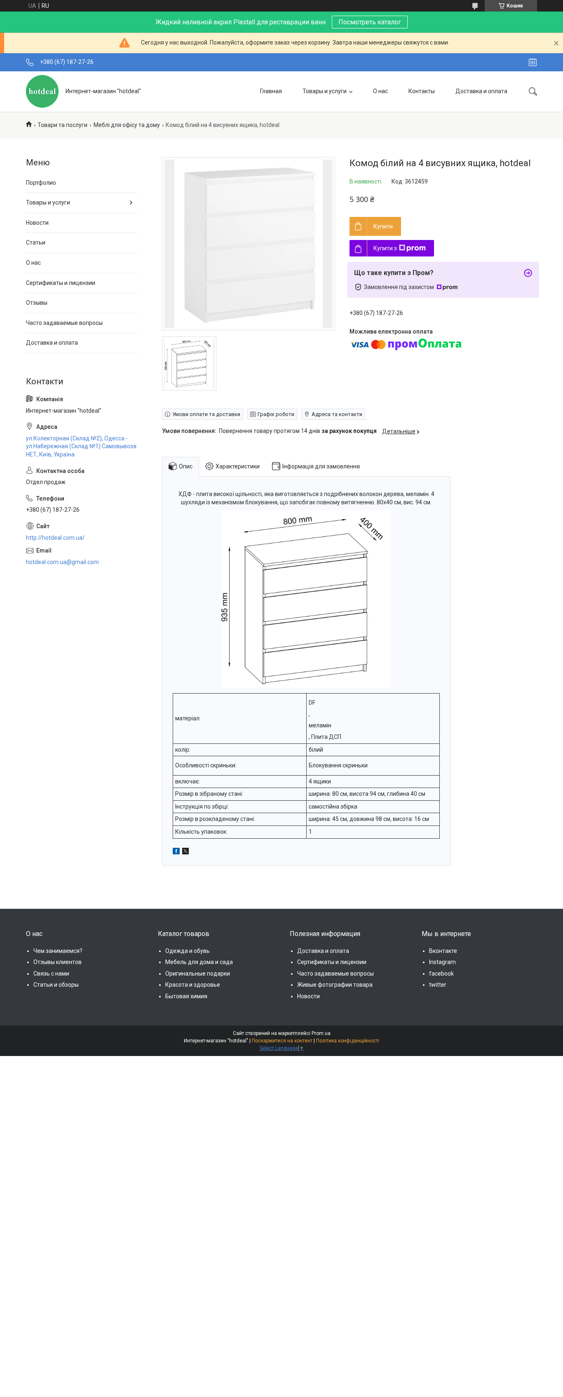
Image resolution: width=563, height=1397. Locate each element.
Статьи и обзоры (56, 984)
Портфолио (41, 182)
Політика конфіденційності (347, 1041)
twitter (437, 984)
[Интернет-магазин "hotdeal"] (42, 91)
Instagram (442, 962)
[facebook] (176, 852)
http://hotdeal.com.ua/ (55, 537)
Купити (383, 226)
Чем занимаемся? (57, 951)
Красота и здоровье (192, 984)
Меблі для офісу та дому (127, 125)
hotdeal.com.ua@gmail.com (62, 562)
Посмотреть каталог (369, 22)
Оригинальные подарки (197, 973)
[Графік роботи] (533, 62)
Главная (271, 91)
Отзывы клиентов (57, 962)
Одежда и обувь (187, 951)
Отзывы (36, 302)
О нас (380, 91)
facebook (441, 973)
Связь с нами (51, 973)
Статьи (35, 242)
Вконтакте (443, 951)
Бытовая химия (186, 996)
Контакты (421, 91)
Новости (37, 222)
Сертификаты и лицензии (60, 283)
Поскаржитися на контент (282, 1041)
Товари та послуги (62, 125)
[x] (185, 852)
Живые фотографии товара (335, 984)
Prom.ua (321, 1033)
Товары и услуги (325, 91)
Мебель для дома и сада (199, 962)
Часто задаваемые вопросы (64, 323)
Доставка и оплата (481, 91)
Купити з (385, 248)
